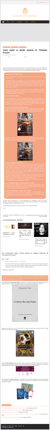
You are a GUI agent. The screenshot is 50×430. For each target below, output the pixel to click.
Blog (26, 22)
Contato (33, 22)
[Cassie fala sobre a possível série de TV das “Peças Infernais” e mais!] (41, 223)
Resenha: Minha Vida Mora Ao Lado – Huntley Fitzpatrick (14, 408)
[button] (14, 22)
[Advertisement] (25, 32)
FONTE (4, 208)
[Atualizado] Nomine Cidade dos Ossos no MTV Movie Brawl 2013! (36, 216)
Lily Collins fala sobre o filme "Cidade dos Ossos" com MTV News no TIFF (25, 234)
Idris (12, 22)
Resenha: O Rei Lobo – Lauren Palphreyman (11, 417)
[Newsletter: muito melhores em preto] (9, 223)
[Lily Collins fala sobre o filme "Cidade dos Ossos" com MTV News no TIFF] (25, 223)
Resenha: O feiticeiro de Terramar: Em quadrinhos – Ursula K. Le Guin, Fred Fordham (21, 414)
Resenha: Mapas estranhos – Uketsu (10, 412)
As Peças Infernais (6, 47)
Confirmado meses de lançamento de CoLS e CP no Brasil (13, 215)
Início (8, 22)
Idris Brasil (14, 426)
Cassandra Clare (14, 47)
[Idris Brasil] (3, 22)
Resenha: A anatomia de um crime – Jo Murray (12, 410)
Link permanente (23, 261)
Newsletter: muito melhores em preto (9, 233)
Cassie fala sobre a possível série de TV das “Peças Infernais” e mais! (41, 241)
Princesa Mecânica (22, 47)
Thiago (14, 54)
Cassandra (19, 22)
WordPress (10, 427)
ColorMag (4, 427)
